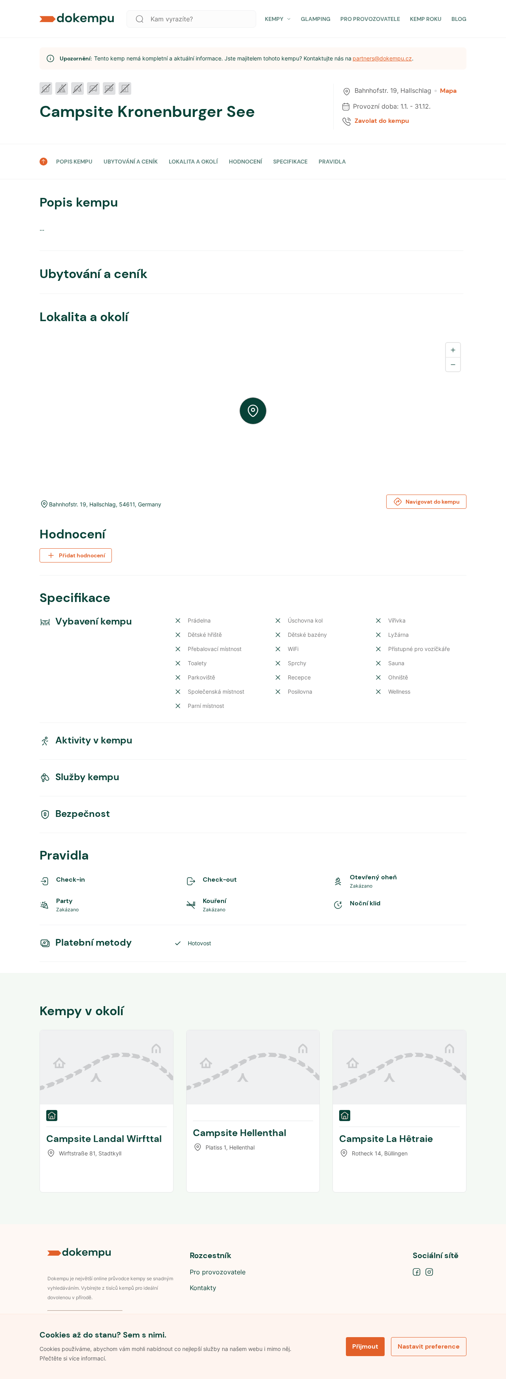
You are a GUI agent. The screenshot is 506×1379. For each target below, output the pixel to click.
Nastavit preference (429, 1346)
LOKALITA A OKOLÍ (193, 161)
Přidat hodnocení (82, 555)
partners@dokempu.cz (382, 58)
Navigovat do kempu (433, 501)
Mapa (448, 91)
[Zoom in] (453, 350)
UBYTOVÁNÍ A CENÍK (131, 161)
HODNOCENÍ (245, 161)
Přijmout (365, 1346)
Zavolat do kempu (382, 121)
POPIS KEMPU (74, 161)
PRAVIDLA (332, 161)
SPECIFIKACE (290, 161)
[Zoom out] (453, 364)
